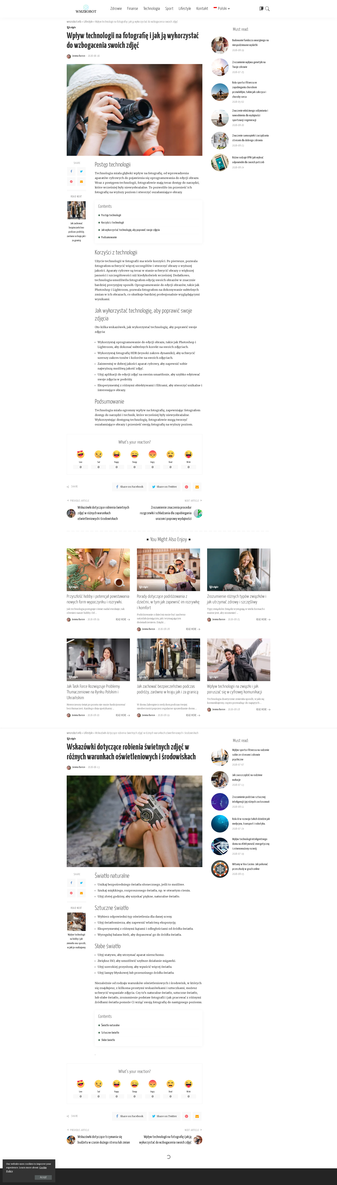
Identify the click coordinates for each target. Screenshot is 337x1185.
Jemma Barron (78, 56)
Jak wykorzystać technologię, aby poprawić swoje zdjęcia (130, 230)
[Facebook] (71, 171)
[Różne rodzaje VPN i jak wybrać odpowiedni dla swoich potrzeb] (220, 162)
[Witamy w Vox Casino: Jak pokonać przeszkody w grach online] (220, 869)
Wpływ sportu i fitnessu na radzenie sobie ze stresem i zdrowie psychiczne (250, 755)
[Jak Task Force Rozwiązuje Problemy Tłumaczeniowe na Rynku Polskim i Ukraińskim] (98, 659)
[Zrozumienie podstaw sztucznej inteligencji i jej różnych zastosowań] (220, 802)
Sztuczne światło (110, 1032)
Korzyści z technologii (112, 222)
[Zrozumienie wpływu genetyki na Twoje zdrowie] (220, 67)
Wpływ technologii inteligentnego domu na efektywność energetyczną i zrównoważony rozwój (250, 844)
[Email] (81, 181)
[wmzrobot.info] (86, 9)
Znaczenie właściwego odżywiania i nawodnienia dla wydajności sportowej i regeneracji (250, 115)
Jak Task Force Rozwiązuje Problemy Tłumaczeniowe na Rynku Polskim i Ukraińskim (93, 692)
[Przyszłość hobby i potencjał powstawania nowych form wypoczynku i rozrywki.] (98, 569)
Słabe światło (108, 1040)
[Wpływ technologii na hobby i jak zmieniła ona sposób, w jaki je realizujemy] (76, 922)
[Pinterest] (71, 181)
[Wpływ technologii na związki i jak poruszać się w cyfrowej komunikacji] (238, 659)
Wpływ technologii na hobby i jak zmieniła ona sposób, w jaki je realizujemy (76, 941)
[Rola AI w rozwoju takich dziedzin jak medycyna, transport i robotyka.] (220, 824)
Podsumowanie (109, 237)
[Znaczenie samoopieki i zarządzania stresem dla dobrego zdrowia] (220, 140)
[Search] (267, 9)
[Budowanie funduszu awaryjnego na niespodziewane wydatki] (220, 45)
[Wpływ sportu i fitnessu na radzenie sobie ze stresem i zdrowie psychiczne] (220, 757)
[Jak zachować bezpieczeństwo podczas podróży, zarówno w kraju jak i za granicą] (76, 210)
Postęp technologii (111, 215)
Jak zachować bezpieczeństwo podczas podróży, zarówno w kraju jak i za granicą (76, 232)
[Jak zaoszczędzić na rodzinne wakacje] (220, 780)
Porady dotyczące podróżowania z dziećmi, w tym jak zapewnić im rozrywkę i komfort (168, 602)
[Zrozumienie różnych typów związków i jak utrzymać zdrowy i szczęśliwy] (238, 569)
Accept (43, 1177)
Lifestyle (71, 27)
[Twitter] (81, 171)
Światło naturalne (110, 1025)
